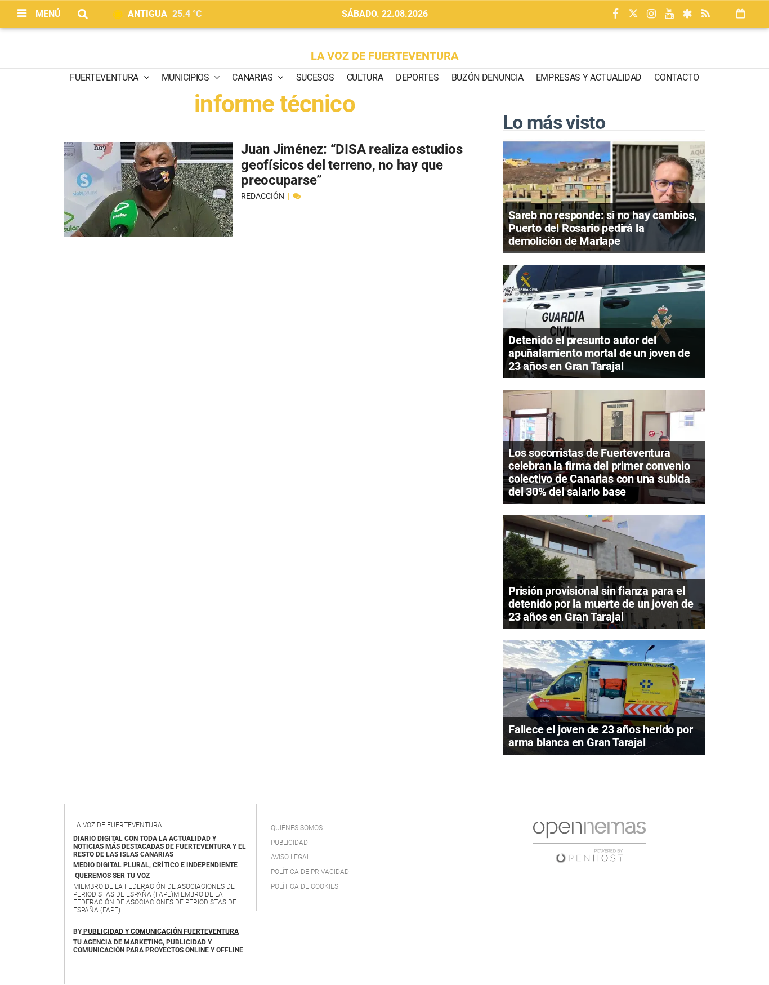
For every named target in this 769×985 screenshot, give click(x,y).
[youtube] (669, 14)
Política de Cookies (304, 886)
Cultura (365, 77)
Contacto (676, 77)
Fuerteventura (105, 77)
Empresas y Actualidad (589, 77)
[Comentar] (297, 195)
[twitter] (633, 14)
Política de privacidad (310, 872)
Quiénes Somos (297, 828)
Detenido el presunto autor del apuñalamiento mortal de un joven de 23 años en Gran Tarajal (599, 353)
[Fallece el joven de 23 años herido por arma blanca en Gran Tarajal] (604, 696)
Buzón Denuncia (487, 77)
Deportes (417, 77)
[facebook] (615, 14)
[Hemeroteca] (740, 13)
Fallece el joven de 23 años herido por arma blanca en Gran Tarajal (600, 736)
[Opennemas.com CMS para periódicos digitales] (589, 841)
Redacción (263, 195)
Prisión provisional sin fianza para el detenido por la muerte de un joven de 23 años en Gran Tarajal (601, 603)
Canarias (253, 77)
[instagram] (651, 14)
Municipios (186, 77)
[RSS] (705, 14)
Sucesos (315, 77)
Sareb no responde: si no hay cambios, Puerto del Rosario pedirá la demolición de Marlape (602, 228)
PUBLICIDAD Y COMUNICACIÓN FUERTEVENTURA (161, 931)
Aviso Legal (290, 857)
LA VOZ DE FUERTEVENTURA (384, 56)
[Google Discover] (687, 14)
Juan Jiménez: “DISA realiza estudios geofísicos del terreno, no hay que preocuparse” (351, 164)
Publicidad (289, 842)
